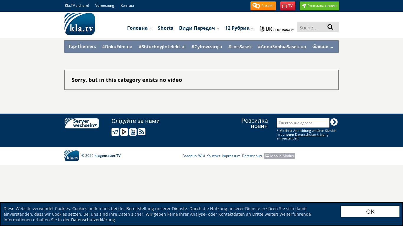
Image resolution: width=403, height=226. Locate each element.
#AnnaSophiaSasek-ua (282, 46)
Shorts (165, 28)
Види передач (197, 28)
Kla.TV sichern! (77, 5)
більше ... (322, 46)
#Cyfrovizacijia (206, 46)
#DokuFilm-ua (117, 46)
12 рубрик (238, 28)
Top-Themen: (82, 46)
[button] (263, 5)
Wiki (201, 155)
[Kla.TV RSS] (142, 131)
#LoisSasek (240, 46)
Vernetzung (104, 5)
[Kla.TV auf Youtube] (133, 132)
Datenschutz (252, 155)
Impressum (231, 155)
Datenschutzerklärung (93, 219)
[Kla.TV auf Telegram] (116, 132)
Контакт (128, 5)
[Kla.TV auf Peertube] (125, 132)
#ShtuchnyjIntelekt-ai (162, 46)
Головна (138, 28)
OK (370, 211)
